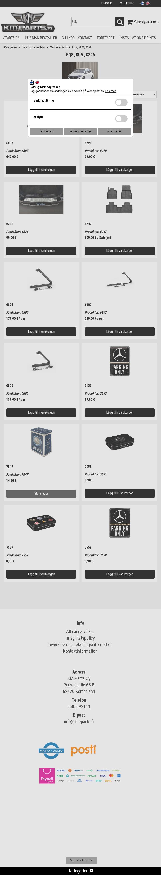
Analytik (38, 117)
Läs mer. (110, 91)
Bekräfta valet (46, 131)
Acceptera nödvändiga (80, 131)
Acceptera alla (114, 131)
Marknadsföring (43, 100)
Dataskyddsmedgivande (45, 87)
